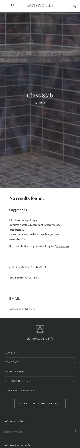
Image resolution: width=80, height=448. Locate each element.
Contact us (62, 246)
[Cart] (74, 6)
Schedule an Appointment (40, 403)
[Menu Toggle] (5, 5)
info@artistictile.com (22, 309)
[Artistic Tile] (40, 5)
